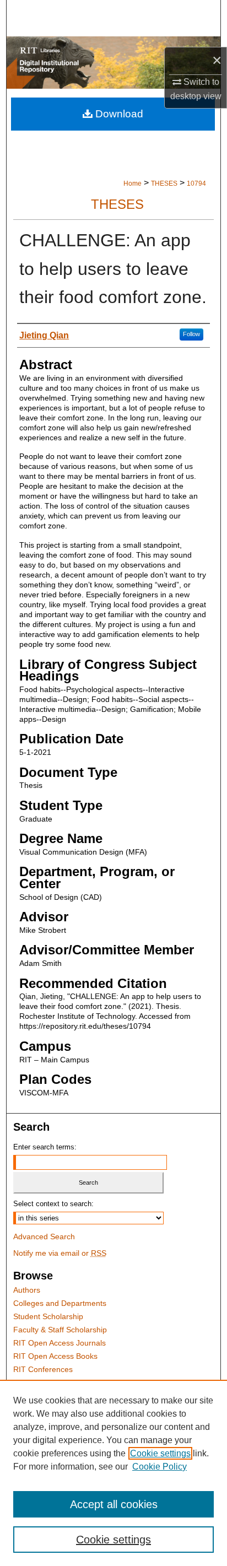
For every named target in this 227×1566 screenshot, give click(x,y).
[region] (113, 1473)
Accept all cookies (114, 1504)
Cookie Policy (159, 1466)
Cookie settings (160, 1453)
